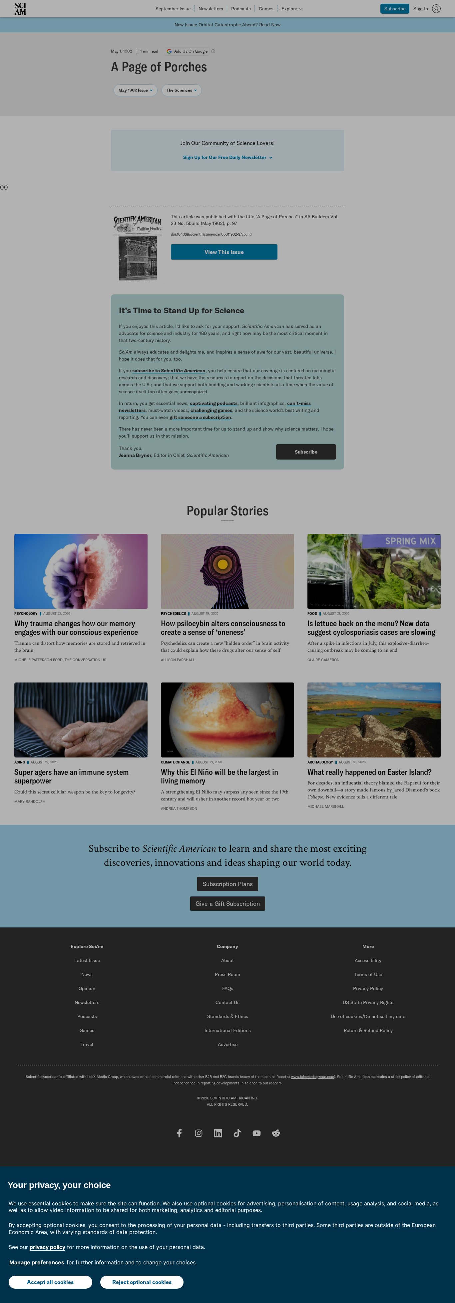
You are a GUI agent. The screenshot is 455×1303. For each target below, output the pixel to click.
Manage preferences (36, 1262)
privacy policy (47, 1247)
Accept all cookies (50, 1282)
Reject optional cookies (142, 1282)
